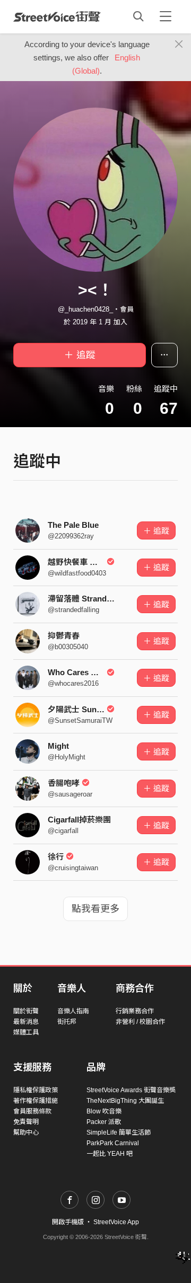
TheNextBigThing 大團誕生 (125, 1100)
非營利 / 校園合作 (140, 1021)
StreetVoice (57, 16)
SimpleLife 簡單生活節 (118, 1132)
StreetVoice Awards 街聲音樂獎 (131, 1090)
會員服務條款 (32, 1111)
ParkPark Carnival (112, 1143)
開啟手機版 (68, 1222)
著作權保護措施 (35, 1100)
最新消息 (26, 1021)
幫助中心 (26, 1132)
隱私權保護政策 (35, 1090)
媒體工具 (26, 1032)
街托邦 (66, 1021)
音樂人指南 (73, 1011)
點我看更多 (95, 909)
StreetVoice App (116, 1222)
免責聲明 (26, 1122)
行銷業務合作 (135, 1011)
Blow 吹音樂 (103, 1111)
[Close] (179, 44)
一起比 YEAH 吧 (109, 1153)
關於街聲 (26, 1011)
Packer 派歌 (103, 1122)
